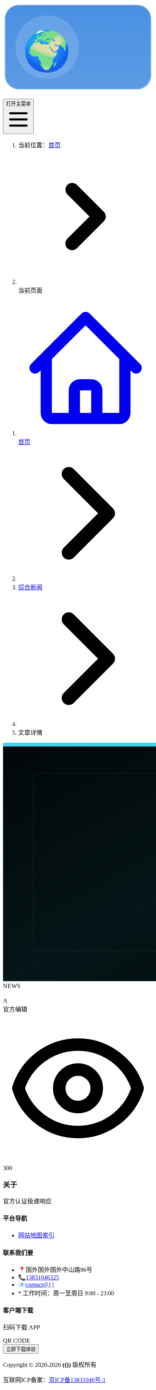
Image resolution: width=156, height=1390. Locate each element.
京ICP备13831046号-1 (77, 1380)
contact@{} (40, 1284)
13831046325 (42, 1277)
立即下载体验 (21, 1349)
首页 (54, 145)
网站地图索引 (36, 1235)
